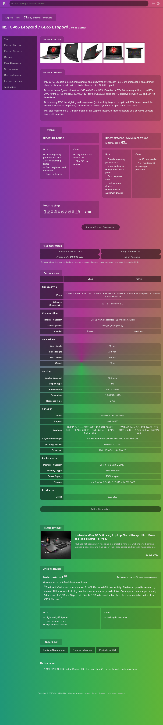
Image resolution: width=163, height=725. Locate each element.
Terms (94, 693)
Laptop (9, 17)
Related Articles (12, 75)
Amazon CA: (70, 257)
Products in (82, 650)
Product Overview (13, 51)
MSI (18, 17)
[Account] (158, 3)
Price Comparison (12, 63)
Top (6, 39)
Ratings (8, 57)
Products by (107, 650)
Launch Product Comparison (100, 227)
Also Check (10, 87)
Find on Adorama (131, 257)
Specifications (11, 69)
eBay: (131, 251)
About (87, 693)
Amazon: (70, 251)
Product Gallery (12, 45)
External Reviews (13, 81)
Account (121, 693)
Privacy (102, 693)
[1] (65, 576)
